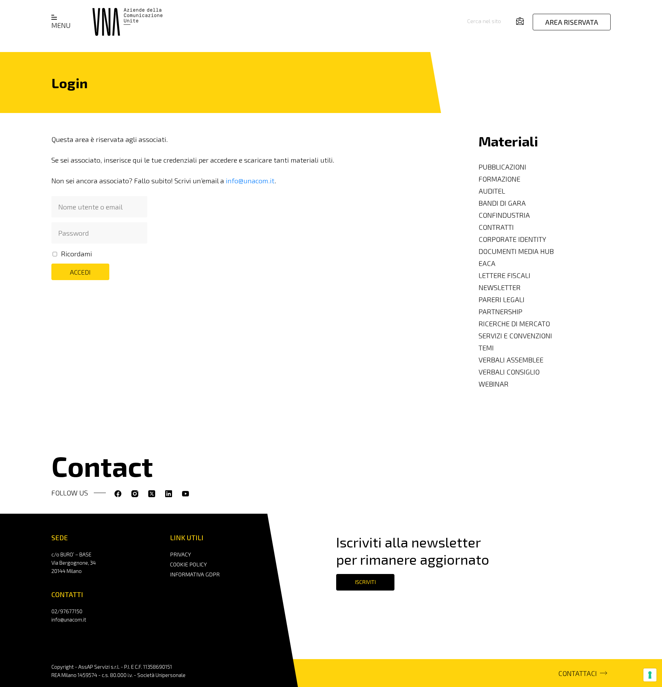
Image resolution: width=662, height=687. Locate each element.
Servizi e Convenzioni (515, 335)
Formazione (499, 179)
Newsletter (500, 287)
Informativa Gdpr (195, 574)
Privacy (180, 554)
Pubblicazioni (502, 167)
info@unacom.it (250, 180)
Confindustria (504, 215)
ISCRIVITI (365, 582)
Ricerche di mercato (514, 323)
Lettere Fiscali (504, 275)
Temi (486, 348)
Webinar (494, 384)
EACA (487, 263)
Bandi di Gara (502, 203)
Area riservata (571, 22)
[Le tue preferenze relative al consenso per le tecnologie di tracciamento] (649, 674)
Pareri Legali (501, 299)
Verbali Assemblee (511, 360)
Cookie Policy (188, 564)
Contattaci (577, 673)
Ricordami (76, 253)
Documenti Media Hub (516, 251)
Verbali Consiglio (509, 372)
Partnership (500, 311)
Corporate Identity (512, 239)
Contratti (496, 227)
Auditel (492, 191)
